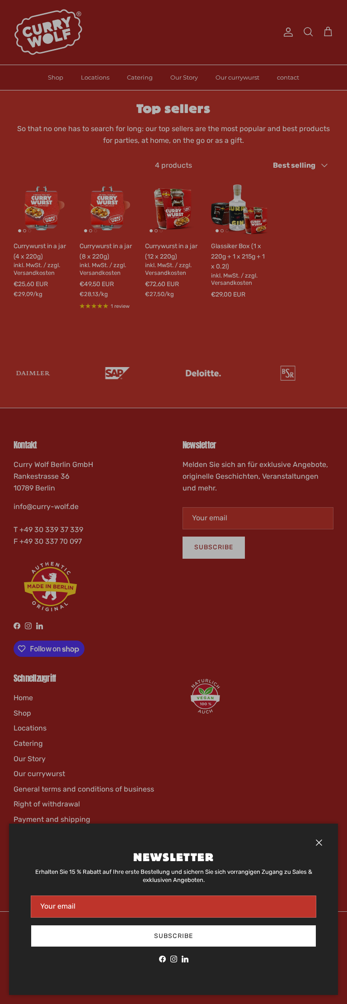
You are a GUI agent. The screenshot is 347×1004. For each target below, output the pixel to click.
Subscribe (173, 936)
